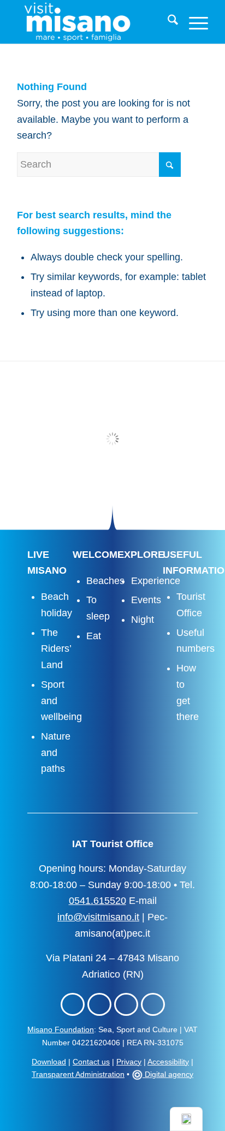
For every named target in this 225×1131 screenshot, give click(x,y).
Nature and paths (55, 752)
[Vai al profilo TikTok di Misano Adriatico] (126, 1004)
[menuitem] (167, 22)
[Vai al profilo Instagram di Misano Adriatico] (99, 1004)
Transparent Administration (78, 1074)
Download (49, 1061)
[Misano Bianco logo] (93, 22)
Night (142, 619)
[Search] (167, 22)
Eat (93, 635)
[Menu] (193, 22)
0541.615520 (97, 900)
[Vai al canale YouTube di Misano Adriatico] (153, 1004)
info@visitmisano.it (98, 917)
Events (146, 599)
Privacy (128, 1061)
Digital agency (168, 1074)
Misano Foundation (60, 1029)
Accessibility (168, 1061)
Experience (155, 580)
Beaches (105, 580)
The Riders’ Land (56, 648)
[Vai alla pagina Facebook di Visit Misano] (73, 1004)
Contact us (91, 1061)
